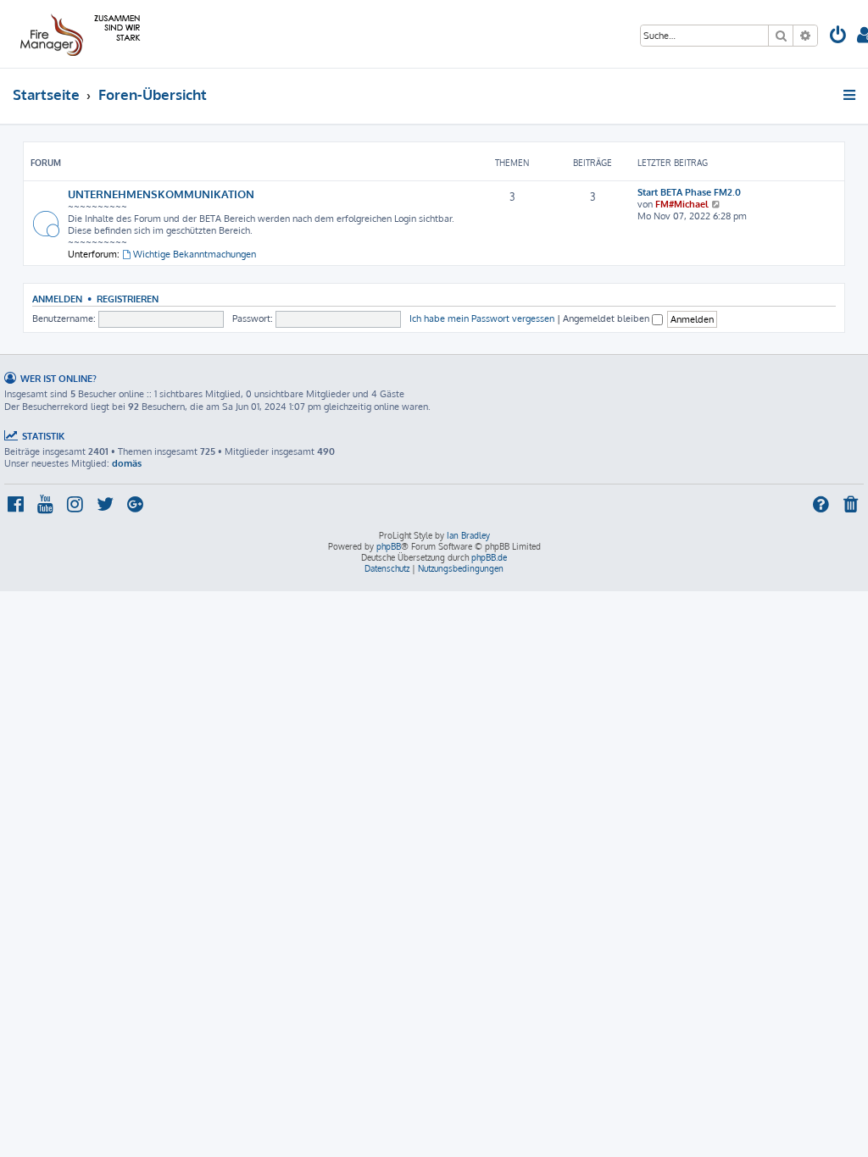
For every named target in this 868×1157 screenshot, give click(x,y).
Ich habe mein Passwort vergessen (481, 318)
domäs (127, 463)
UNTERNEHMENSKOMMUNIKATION (161, 193)
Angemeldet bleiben (607, 318)
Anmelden (57, 298)
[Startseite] (77, 33)
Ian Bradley (468, 535)
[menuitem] (838, 36)
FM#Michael (682, 204)
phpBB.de (489, 557)
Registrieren (128, 298)
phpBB (388, 546)
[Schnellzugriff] (851, 95)
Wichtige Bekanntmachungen (194, 254)
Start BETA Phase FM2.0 (689, 192)
